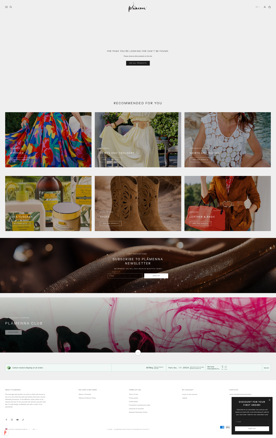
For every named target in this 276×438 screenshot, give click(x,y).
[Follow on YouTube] (17, 420)
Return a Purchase (85, 394)
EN (257, 7)
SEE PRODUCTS (20, 223)
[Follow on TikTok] (23, 420)
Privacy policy (133, 398)
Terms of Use (133, 394)
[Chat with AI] (5, 432)
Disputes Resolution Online (138, 412)
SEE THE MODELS (21, 160)
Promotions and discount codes (139, 405)
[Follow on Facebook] (6, 420)
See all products (138, 63)
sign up (156, 276)
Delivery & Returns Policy (87, 398)
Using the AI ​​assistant (136, 409)
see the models (200, 160)
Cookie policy (133, 402)
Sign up (252, 429)
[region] (138, 325)
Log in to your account (189, 394)
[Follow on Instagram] (12, 420)
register (184, 398)
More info (266, 367)
